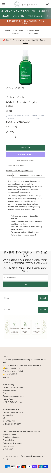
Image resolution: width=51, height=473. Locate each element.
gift (4, 418)
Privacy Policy (8, 440)
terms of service (9, 446)
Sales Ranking (8, 385)
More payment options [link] (25, 160)
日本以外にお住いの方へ (12, 424)
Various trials (8, 415)
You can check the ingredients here (19, 171)
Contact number (36, 175)
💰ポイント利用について (13, 368)
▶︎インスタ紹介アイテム (12, 402)
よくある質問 (8, 449)
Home (7, 30)
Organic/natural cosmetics (13, 387)
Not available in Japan (11, 409)
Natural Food (8, 399)
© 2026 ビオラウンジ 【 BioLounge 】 (18, 456)
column (6, 377)
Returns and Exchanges (12, 443)
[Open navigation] (4, 4)
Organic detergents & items (13, 396)
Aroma (5, 393)
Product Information (20, 175)
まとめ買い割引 (9, 421)
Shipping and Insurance (12, 437)
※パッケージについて (15, 88)
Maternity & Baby (9, 390)
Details (9, 175)
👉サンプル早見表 (10, 374)
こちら (25, 43)
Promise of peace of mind (13, 371)
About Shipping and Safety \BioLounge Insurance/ (22, 365)
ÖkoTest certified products (13, 412)
